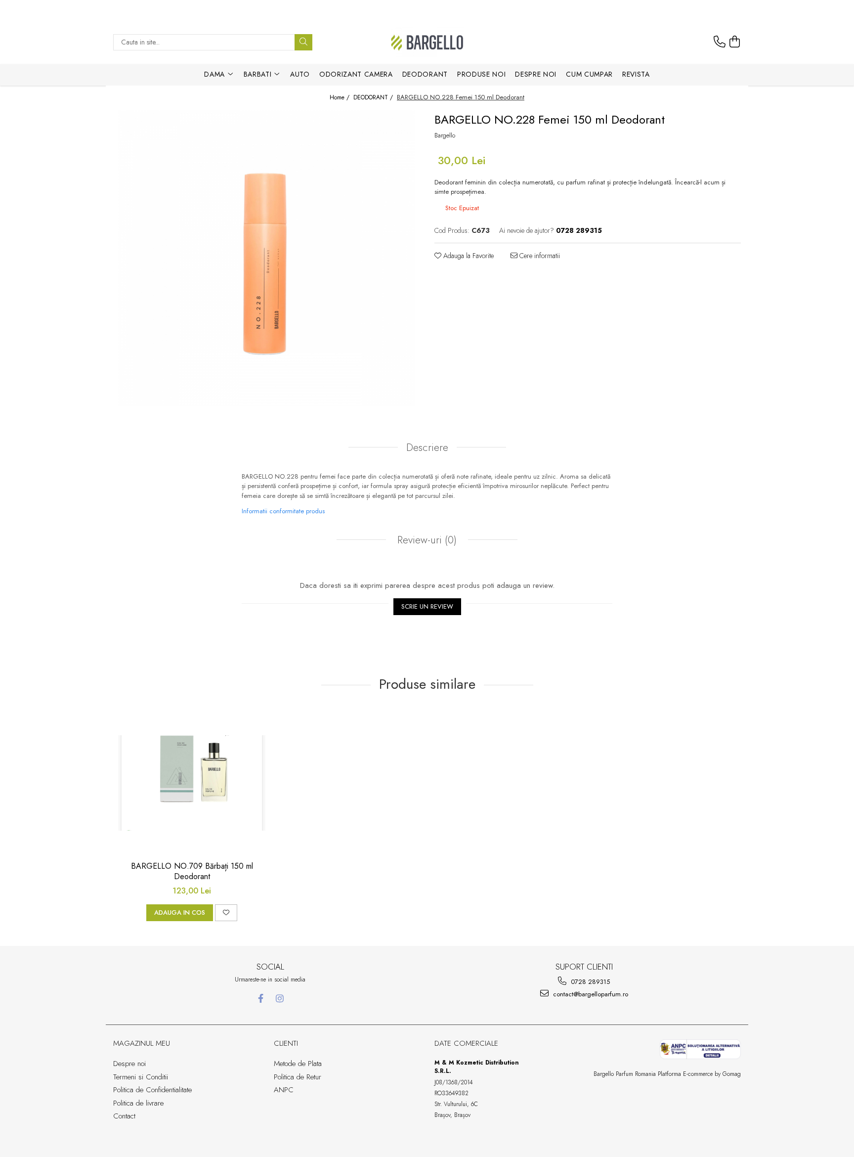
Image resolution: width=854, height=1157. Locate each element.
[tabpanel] (266, 258)
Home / (340, 97)
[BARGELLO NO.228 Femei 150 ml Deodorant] (266, 258)
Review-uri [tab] (425, 540)
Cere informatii (538, 256)
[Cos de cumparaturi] (735, 42)
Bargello (444, 135)
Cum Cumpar (589, 74)
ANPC (284, 1089)
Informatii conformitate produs (283, 511)
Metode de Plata (298, 1063)
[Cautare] (303, 42)
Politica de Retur (297, 1076)
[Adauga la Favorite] (226, 912)
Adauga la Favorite (467, 256)
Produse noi (481, 74)
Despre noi (535, 74)
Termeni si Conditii (140, 1076)
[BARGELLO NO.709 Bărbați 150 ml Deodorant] (191, 782)
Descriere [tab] (427, 447)
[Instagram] (280, 998)
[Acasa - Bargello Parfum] (427, 42)
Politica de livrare (138, 1103)
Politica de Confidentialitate (152, 1089)
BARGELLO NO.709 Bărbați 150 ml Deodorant (192, 871)
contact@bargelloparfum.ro (589, 994)
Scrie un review (427, 606)
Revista (636, 74)
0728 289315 (589, 981)
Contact (124, 1116)
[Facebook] (260, 998)
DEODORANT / (374, 97)
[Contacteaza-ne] (720, 42)
